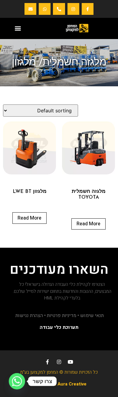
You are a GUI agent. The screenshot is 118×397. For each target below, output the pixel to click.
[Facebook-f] (87, 9)
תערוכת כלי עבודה (59, 327)
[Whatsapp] (45, 9)
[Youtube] (70, 361)
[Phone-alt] (59, 9)
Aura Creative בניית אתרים (59, 384)
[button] (18, 28)
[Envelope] (30, 9)
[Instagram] (73, 9)
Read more (88, 223)
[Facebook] (47, 361)
